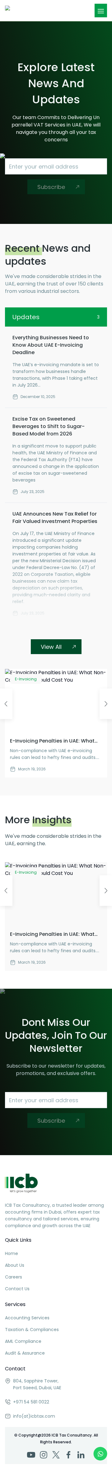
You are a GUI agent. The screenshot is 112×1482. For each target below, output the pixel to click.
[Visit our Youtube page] (31, 1454)
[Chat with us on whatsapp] (100, 1453)
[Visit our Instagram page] (43, 1454)
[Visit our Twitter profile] (56, 1454)
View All (51, 647)
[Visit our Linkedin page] (81, 1454)
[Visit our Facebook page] (68, 1454)
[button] (100, 11)
